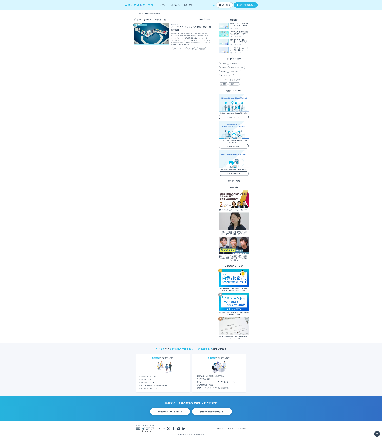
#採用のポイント (235, 72)
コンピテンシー (163, 5)
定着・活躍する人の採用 (149, 376)
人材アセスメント (176, 5)
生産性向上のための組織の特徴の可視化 (210, 376)
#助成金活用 (190, 49)
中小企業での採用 (147, 379)
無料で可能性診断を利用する (212, 411)
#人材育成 (223, 64)
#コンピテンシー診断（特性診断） (230, 80)
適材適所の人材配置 (203, 379)
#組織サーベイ (234, 84)
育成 (190, 5)
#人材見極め (224, 68)
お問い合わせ (226, 5)
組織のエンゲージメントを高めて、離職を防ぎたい (214, 388)
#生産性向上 (233, 64)
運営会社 (220, 428)
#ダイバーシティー (178, 49)
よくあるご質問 (230, 428)
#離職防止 (223, 72)
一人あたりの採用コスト (149, 388)
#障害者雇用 (201, 49)
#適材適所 (223, 84)
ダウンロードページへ (233, 117)
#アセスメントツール (226, 76)
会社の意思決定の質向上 (205, 385)
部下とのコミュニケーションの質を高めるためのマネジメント (218, 382)
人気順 (208, 19)
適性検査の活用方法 (147, 382)
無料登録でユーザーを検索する (170, 411)
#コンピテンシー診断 (237, 68)
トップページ (139, 13)
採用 (185, 5)
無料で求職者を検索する (247, 5)
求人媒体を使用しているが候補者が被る (154, 385)
